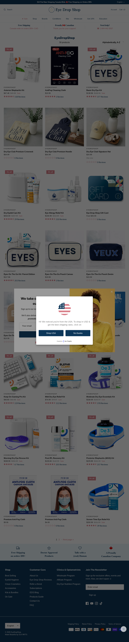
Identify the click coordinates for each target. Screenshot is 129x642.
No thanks (78, 333)
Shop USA (51, 333)
